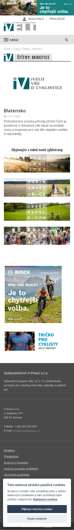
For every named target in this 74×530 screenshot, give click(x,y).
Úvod (7, 49)
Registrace (36, 19)
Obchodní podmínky (16, 475)
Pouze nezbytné (37, 518)
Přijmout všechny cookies (37, 509)
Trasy (16, 49)
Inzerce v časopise (16, 462)
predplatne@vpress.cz (26, 430)
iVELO (20, 27)
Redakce (9, 450)
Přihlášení (57, 19)
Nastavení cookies (45, 499)
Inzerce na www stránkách (21, 468)
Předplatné (11, 456)
